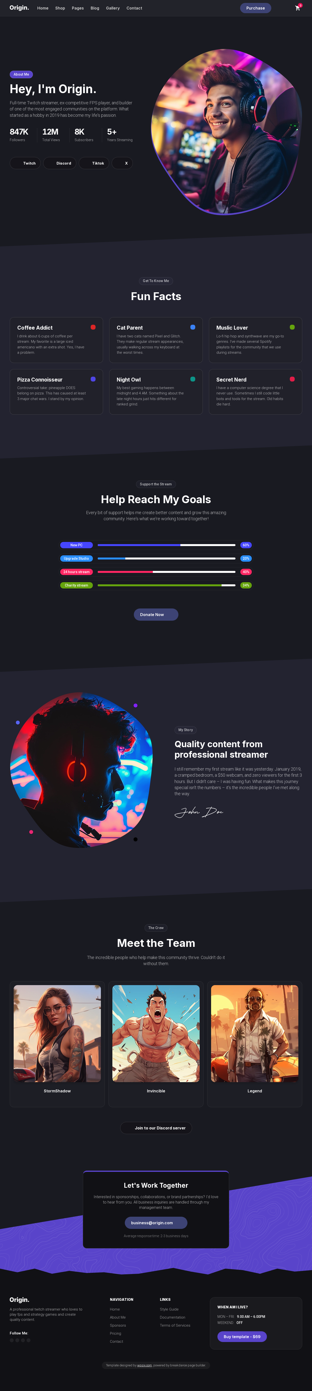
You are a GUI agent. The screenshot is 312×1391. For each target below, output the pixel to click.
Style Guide (169, 1309)
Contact (134, 8)
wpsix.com (144, 1365)
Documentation (172, 1317)
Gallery (113, 8)
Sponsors (118, 1325)
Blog (95, 8)
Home (43, 8)
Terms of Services (175, 1325)
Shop (60, 8)
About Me (118, 1317)
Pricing (115, 1333)
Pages (78, 8)
